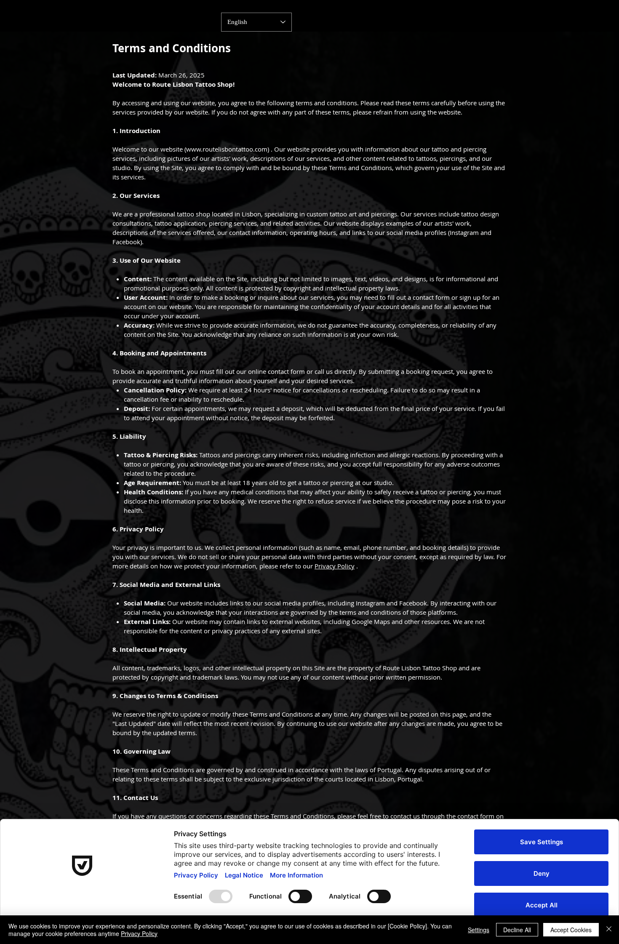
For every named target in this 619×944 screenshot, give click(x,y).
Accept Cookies (571, 929)
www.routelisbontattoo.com (226, 149)
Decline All (517, 929)
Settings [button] (478, 929)
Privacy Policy (335, 566)
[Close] (609, 929)
